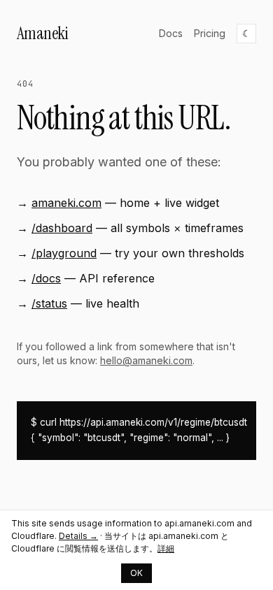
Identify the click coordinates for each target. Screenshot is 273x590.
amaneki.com (66, 203)
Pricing (209, 33)
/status (49, 303)
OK (136, 573)
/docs (46, 278)
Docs (171, 33)
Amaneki (42, 33)
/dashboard (61, 228)
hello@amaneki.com (146, 360)
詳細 (166, 548)
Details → (78, 536)
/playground (64, 253)
